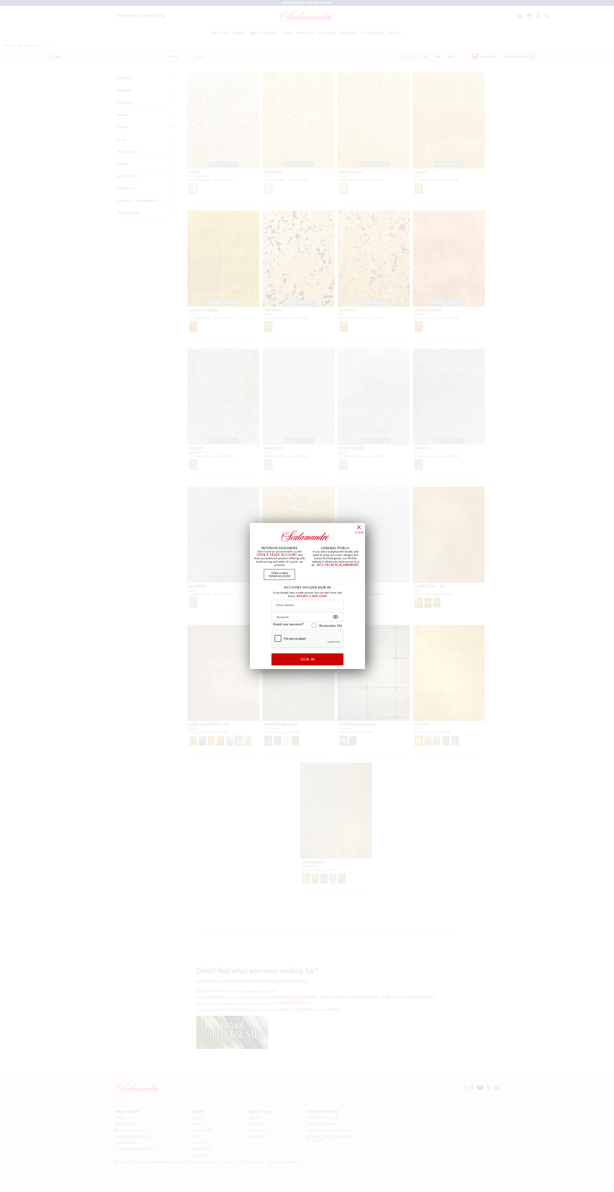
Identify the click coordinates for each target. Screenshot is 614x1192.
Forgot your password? (288, 624)
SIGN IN (308, 659)
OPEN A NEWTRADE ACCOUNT (279, 574)
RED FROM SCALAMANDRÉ (338, 565)
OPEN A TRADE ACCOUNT (277, 555)
